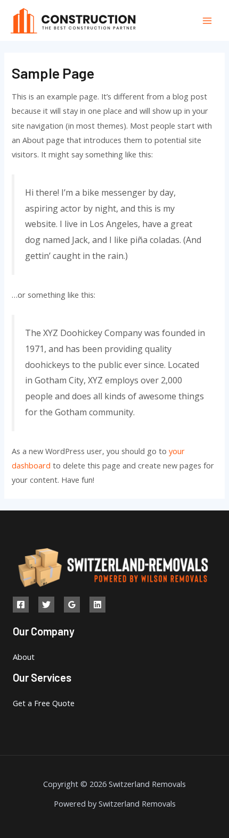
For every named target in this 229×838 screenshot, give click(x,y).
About (24, 656)
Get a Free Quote (44, 703)
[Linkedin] (97, 605)
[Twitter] (46, 605)
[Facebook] (21, 605)
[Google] (72, 605)
